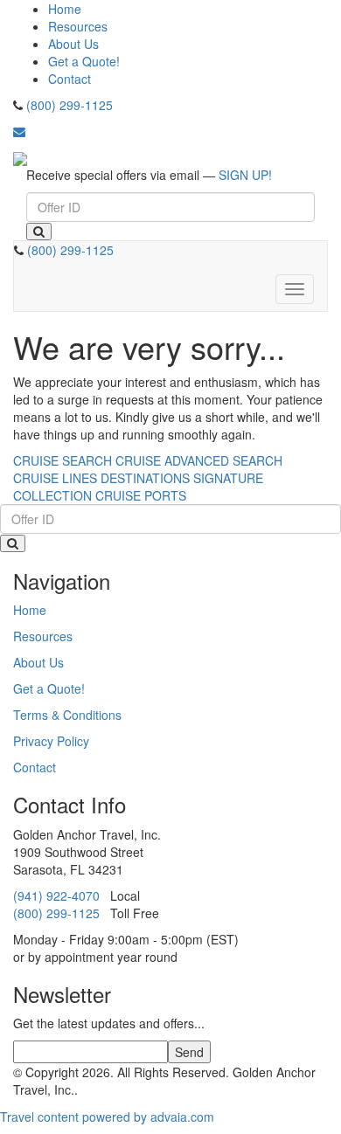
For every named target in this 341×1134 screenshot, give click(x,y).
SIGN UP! (245, 174)
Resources (78, 26)
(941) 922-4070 (56, 895)
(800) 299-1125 (69, 105)
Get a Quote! (84, 61)
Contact (69, 78)
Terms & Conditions (67, 714)
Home (64, 8)
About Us (73, 43)
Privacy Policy (51, 741)
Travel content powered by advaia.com (107, 1116)
